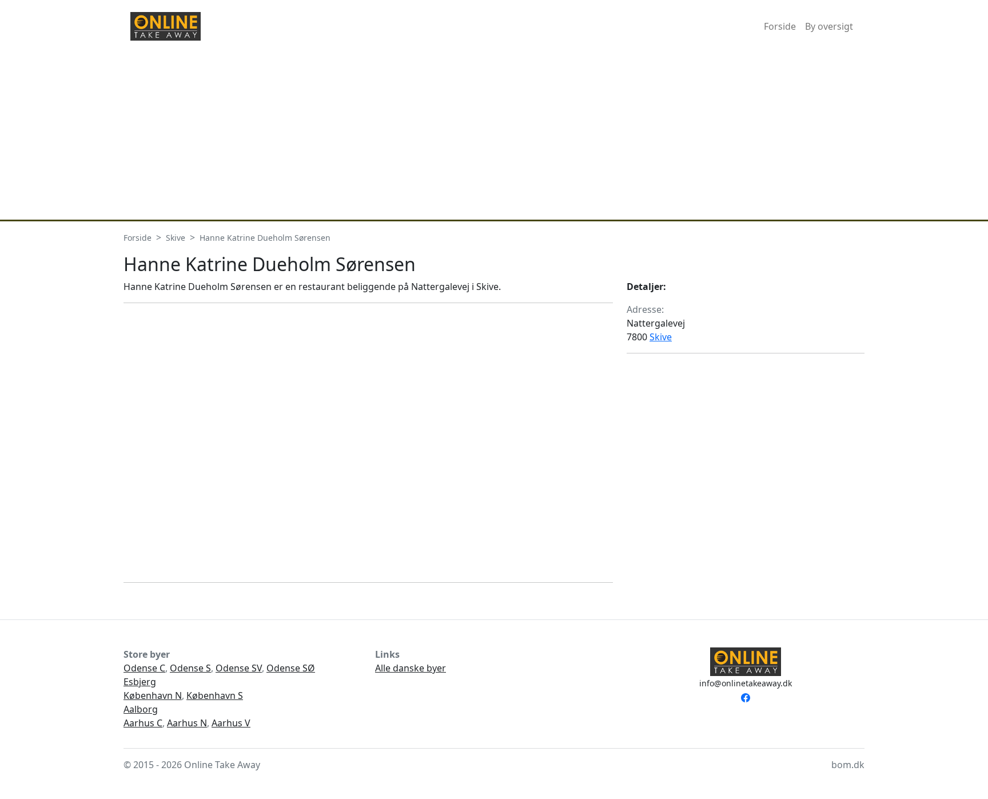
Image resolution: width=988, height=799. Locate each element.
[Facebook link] (745, 696)
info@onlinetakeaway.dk (745, 683)
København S (214, 695)
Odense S (190, 668)
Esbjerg (140, 681)
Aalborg (141, 709)
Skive (661, 337)
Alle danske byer (410, 668)
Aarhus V (231, 723)
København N (153, 695)
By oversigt (829, 26)
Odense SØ (290, 668)
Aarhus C (143, 723)
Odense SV (239, 668)
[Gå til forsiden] (165, 26)
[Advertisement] (494, 134)
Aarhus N (187, 723)
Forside (780, 26)
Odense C (144, 668)
